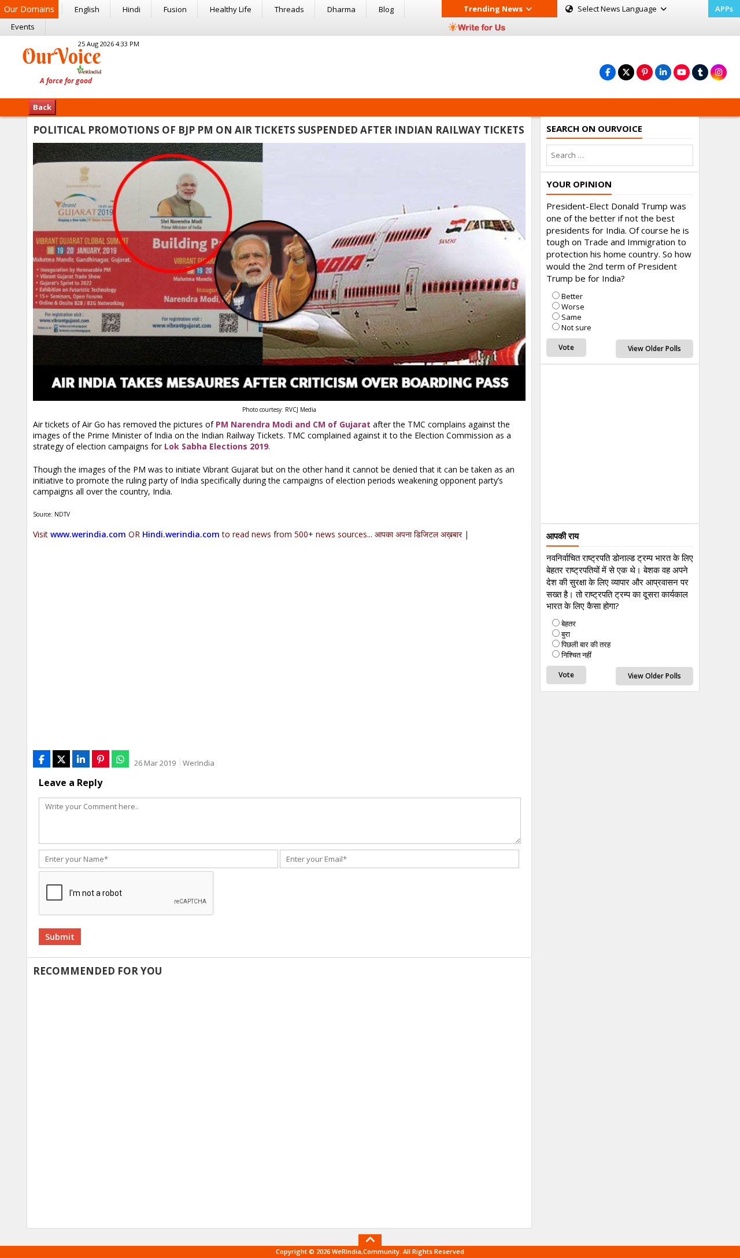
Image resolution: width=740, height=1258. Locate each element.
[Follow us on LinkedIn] (663, 72)
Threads (289, 9)
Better (572, 296)
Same (571, 317)
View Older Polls (654, 348)
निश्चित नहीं (576, 655)
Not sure (576, 327)
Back (42, 107)
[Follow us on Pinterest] (645, 72)
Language (618, 8)
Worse (572, 306)
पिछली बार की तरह (585, 644)
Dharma (341, 9)
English (87, 9)
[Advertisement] (370, 65)
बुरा (565, 634)
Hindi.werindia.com (181, 534)
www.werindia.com (88, 534)
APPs (724, 8)
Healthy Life (230, 9)
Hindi (131, 9)
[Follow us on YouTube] (682, 72)
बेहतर (568, 623)
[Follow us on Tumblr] (700, 72)
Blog (386, 9)
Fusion (175, 9)
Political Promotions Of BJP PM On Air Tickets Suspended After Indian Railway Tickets (278, 130)
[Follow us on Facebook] (608, 72)
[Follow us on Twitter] (626, 72)
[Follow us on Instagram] (719, 72)
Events (23, 26)
